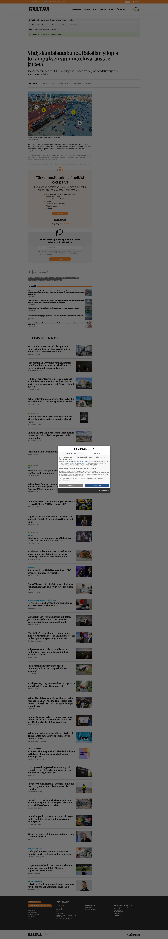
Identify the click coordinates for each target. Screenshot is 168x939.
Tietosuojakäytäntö (103, 490)
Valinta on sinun (71, 453)
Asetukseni (97, 453)
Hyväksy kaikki (96, 485)
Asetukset (71, 485)
